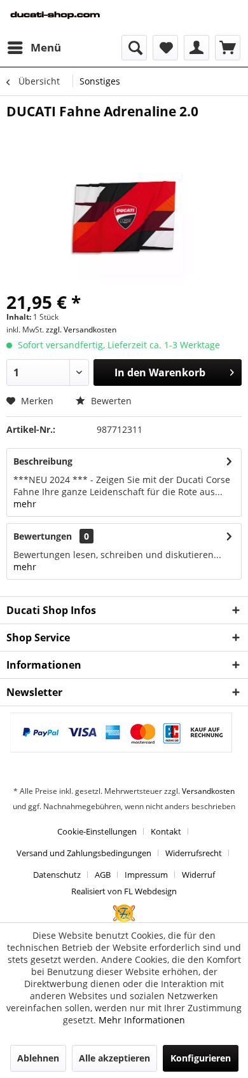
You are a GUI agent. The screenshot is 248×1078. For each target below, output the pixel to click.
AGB (103, 874)
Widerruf (198, 874)
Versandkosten (208, 791)
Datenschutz (57, 874)
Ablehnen (38, 1058)
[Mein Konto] (196, 47)
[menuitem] (33, 47)
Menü (46, 47)
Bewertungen (42, 536)
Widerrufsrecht (193, 853)
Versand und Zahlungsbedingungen (84, 853)
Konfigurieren (200, 1058)
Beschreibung (42, 461)
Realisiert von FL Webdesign (124, 891)
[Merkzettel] (165, 47)
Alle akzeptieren (114, 1058)
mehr (24, 504)
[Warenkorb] (227, 47)
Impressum (146, 874)
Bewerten (110, 401)
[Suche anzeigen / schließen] (134, 47)
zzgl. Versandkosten (81, 329)
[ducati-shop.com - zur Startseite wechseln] (65, 17)
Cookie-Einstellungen (97, 831)
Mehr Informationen (142, 1020)
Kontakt (166, 831)
